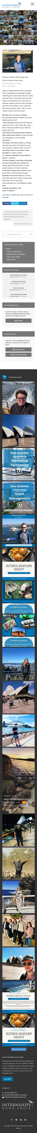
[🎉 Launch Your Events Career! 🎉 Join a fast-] (18, 497)
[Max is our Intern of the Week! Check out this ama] (18, 764)
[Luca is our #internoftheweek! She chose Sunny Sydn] (18, 897)
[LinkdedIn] (25, 1120)
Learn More (7, 1079)
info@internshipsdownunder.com (15, 1097)
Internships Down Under (12, 83)
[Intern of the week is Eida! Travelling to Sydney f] (18, 431)
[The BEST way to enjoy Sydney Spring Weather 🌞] (18, 997)
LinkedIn (24, 203)
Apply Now (17, 321)
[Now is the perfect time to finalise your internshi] (18, 531)
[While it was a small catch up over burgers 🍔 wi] (18, 930)
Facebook (7, 203)
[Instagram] (16, 1120)
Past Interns (11, 259)
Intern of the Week (8, 86)
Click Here (5, 195)
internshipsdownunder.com (13, 1095)
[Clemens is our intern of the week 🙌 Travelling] (18, 963)
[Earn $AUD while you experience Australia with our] (18, 863)
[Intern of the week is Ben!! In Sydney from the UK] (18, 830)
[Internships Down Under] (16, 5)
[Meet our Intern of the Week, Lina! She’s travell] (18, 664)
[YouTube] (21, 1120)
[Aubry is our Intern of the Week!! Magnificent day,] (18, 730)
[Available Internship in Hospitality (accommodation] (18, 797)
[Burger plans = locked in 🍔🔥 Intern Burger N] (18, 564)
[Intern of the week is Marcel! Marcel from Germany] (18, 398)
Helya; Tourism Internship (22, 224)
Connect (8, 249)
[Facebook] (12, 1120)
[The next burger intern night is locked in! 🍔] (18, 1030)
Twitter (16, 203)
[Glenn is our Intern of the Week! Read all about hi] (18, 697)
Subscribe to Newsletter (19, 355)
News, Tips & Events (14, 251)
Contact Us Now (19, 349)
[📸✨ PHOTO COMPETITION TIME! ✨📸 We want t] (18, 630)
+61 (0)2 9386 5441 (10, 1093)
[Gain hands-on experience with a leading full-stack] (18, 464)
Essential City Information (16, 254)
